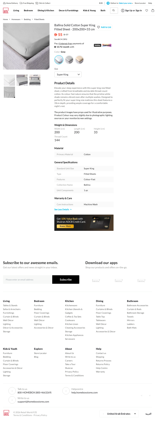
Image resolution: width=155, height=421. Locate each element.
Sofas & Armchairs (11, 309)
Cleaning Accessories (75, 327)
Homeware (16, 19)
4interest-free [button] (65, 44)
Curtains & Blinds (104, 309)
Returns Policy (103, 364)
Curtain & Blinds (11, 316)
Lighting (7, 324)
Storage (6, 331)
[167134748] (79, 59)
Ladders (130, 324)
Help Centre (101, 368)
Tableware (101, 320)
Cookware (70, 320)
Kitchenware (71, 305)
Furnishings (8, 313)
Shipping (100, 356)
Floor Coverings (41, 313)
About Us (69, 353)
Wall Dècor (8, 320)
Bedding (27, 19)
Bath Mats (132, 327)
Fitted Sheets (39, 19)
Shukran (69, 368)
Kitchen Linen (71, 324)
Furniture (38, 305)
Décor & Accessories (13, 327)
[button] (146, 10)
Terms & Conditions (74, 375)
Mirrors (130, 320)
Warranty (100, 371)
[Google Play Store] (118, 280)
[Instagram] (149, 395)
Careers (69, 360)
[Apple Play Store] (96, 280)
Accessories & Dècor (44, 327)
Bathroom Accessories (137, 305)
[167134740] (69, 59)
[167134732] (58, 59)
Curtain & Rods (134, 309)
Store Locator (40, 353)
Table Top (100, 316)
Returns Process (103, 360)
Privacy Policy (72, 371)
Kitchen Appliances (74, 335)
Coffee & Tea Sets (73, 316)
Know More (65, 226)
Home (5, 19)
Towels (130, 316)
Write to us (70, 356)
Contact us (101, 353)
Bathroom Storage (135, 313)
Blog (36, 356)
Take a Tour (70, 364)
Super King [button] (62, 74)
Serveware (70, 339)
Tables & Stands (10, 305)
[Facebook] (141, 395)
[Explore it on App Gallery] (141, 280)
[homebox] (7, 10)
